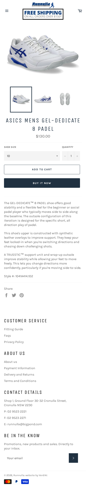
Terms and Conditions (20, 381)
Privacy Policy (14, 342)
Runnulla (18, 475)
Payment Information (19, 368)
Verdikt (43, 475)
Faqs (7, 335)
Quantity (67, 147)
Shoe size (10, 147)
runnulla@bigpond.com (24, 424)
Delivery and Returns (19, 374)
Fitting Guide (13, 329)
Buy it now (42, 183)
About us (10, 362)
